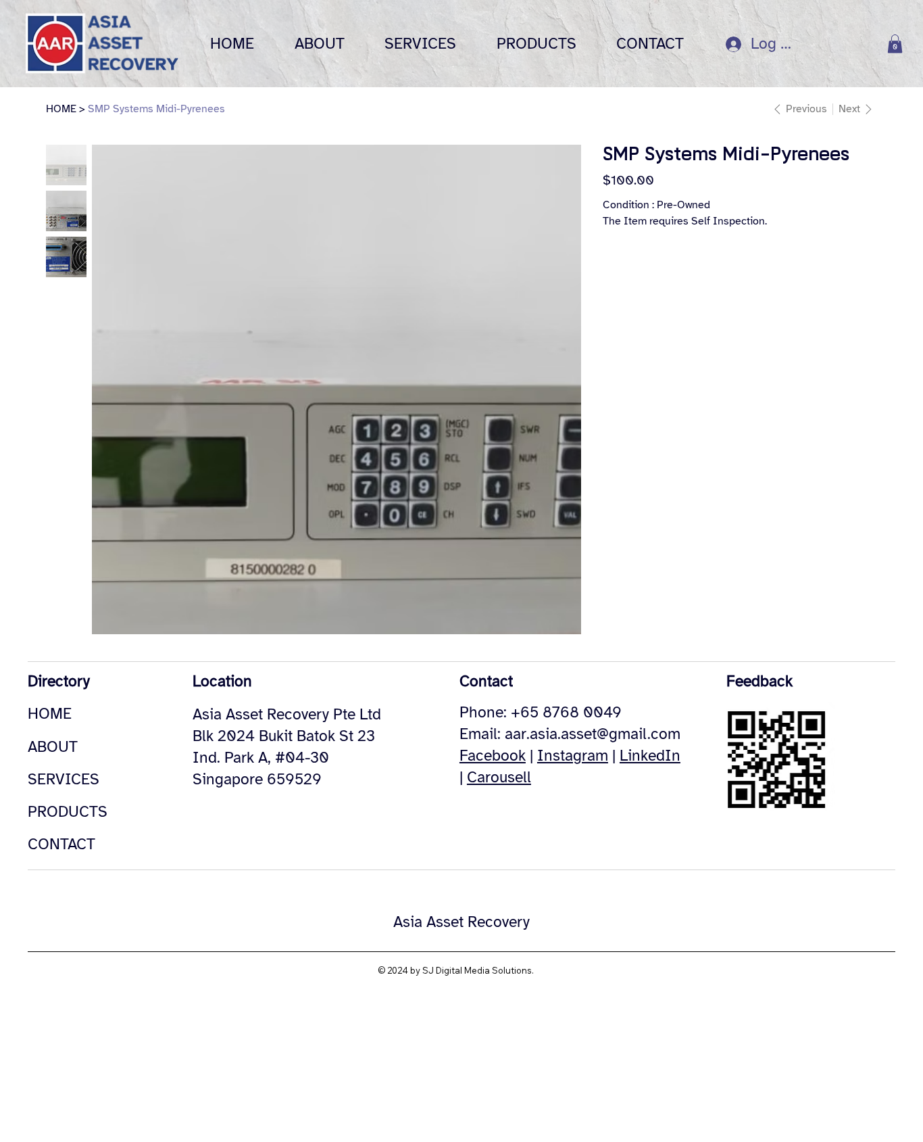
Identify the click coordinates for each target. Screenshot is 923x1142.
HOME (50, 713)
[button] (895, 43)
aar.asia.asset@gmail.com (592, 734)
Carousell (499, 777)
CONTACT (61, 844)
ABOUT (53, 747)
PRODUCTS (67, 812)
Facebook (492, 755)
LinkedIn (650, 755)
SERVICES (63, 779)
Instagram (572, 755)
